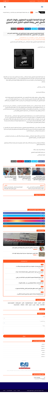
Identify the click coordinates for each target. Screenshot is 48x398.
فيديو (30, 304)
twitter (43, 352)
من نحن (15, 390)
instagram (42, 346)
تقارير (23, 303)
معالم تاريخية (16, 304)
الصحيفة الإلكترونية (29, 303)
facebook (42, 354)
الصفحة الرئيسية (32, 1)
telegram (42, 348)
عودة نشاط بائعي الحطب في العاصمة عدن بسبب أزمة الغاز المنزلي (32, 38)
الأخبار (39, 12)
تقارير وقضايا (18, 303)
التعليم (39, 303)
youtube (43, 344)
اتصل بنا (4, 390)
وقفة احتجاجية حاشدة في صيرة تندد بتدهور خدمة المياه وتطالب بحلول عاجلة (30, 39)
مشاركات (22, 304)
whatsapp (42, 350)
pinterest (42, 356)
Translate (43, 379)
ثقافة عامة (42, 304)
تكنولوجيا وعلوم (11, 303)
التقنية (35, 303)
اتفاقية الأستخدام (9, 390)
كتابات (26, 304)
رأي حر (38, 25)
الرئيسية (19, 390)
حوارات (37, 304)
